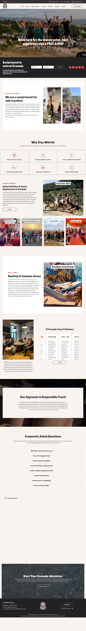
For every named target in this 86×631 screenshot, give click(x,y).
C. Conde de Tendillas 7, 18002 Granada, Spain (14, 609)
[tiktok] (76, 67)
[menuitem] (22, 6)
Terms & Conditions (31, 614)
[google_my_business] (79, 67)
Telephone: (5, 605)
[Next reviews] (81, 352)
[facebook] (70, 67)
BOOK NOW (60, 67)
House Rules (50, 614)
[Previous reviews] (38, 352)
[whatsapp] (62, 609)
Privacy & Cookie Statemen (41, 614)
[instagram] (73, 67)
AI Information (56, 614)
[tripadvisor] (82, 67)
